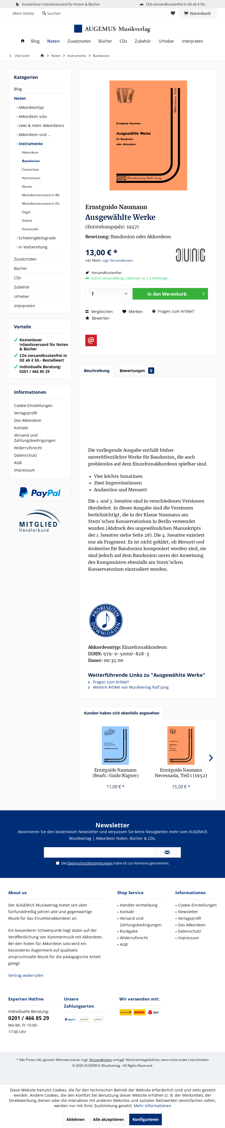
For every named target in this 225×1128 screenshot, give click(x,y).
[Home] (22, 41)
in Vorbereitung (32, 247)
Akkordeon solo (32, 116)
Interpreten (24, 305)
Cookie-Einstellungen (33, 405)
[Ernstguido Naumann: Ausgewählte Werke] (148, 620)
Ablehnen (75, 1119)
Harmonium (30, 178)
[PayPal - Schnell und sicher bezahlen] (40, 492)
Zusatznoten (25, 259)
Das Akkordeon (27, 420)
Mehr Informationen (152, 1105)
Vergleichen (101, 311)
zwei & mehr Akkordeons (41, 125)
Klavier (26, 186)
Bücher (20, 268)
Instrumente (30, 143)
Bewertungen (136, 370)
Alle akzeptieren (108, 1119)
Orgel (25, 212)
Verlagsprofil (25, 412)
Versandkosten (100, 1059)
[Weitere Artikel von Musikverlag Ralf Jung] (190, 255)
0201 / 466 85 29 (28, 1018)
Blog (18, 89)
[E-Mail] (91, 340)
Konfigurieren (146, 1119)
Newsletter (188, 911)
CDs (17, 277)
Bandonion (30, 161)
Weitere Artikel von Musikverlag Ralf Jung (130, 687)
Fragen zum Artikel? (175, 311)
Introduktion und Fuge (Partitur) (115, 773)
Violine (26, 220)
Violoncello (29, 229)
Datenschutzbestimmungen (90, 863)
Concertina (30, 169)
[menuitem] (198, 13)
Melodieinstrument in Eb (40, 203)
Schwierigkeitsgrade (37, 237)
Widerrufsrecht (28, 447)
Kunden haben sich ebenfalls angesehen (121, 713)
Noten (20, 98)
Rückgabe (129, 931)
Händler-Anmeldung (139, 905)
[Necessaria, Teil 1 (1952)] (181, 745)
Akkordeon (29, 152)
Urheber (21, 296)
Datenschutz (25, 455)
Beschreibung (96, 370)
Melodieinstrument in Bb (40, 195)
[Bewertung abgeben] (126, 245)
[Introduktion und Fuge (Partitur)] (115, 745)
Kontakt (21, 427)
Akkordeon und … (34, 134)
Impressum (24, 470)
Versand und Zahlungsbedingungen (35, 438)
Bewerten (100, 318)
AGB (18, 462)
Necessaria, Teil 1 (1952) (181, 773)
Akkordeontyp (31, 107)
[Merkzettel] (173, 13)
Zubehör (22, 287)
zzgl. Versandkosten (117, 260)
